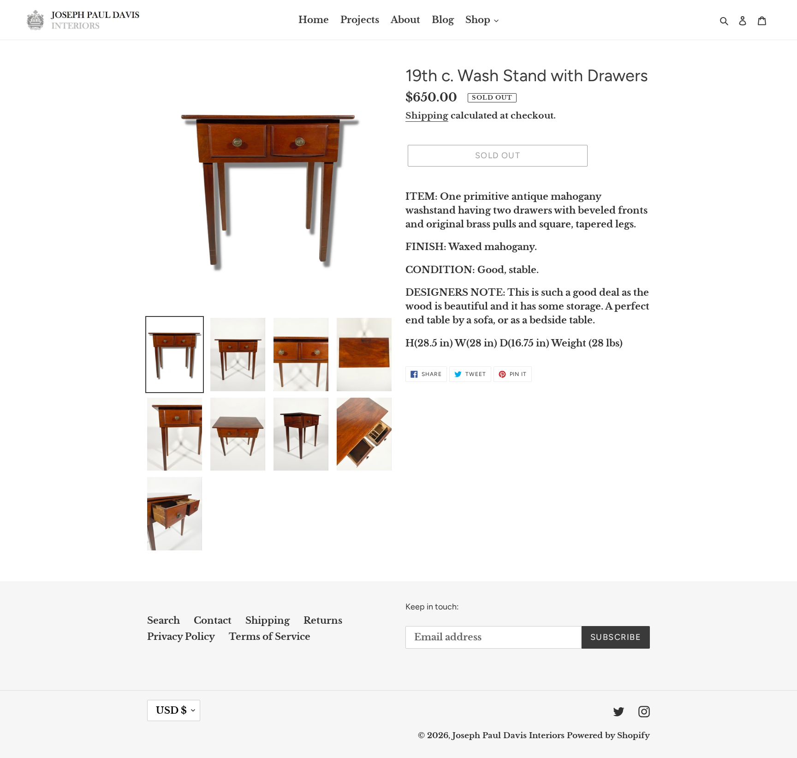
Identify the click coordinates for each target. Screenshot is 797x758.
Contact (213, 620)
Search (163, 620)
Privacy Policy (181, 636)
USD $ (171, 710)
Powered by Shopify (608, 735)
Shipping (426, 115)
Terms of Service (269, 636)
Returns (322, 620)
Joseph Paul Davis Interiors (508, 735)
